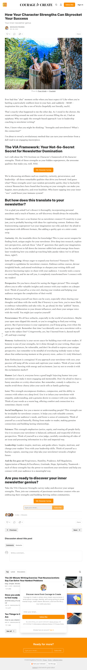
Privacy (45, 660)
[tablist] (14, 545)
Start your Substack (39, 664)
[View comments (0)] (14, 34)
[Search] (56, 5)
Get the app (52, 664)
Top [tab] (7, 572)
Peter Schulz (42, 91)
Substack (35, 668)
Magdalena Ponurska (17, 27)
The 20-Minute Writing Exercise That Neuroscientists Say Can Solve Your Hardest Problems (32, 579)
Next (75, 530)
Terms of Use (54, 622)
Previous (13, 530)
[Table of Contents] (2, 335)
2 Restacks (24, 515)
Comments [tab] (10, 545)
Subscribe (69, 5)
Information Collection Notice (43, 624)
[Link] (2, 149)
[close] (64, 585)
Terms (50, 660)
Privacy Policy (59, 624)
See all (9, 631)
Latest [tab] (13, 572)
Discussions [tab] (21, 572)
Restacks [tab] (19, 545)
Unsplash (52, 91)
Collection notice (57, 660)
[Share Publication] (61, 5)
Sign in (80, 5)
